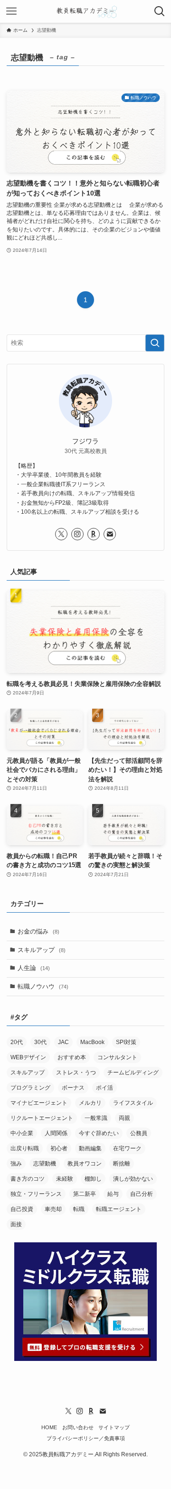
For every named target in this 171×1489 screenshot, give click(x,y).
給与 (113, 1194)
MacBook (92, 1042)
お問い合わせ (78, 1427)
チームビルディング (133, 1072)
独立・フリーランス (36, 1194)
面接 (16, 1224)
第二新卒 (84, 1194)
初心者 (58, 1148)
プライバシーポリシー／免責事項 (86, 1438)
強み (16, 1163)
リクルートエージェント (41, 1118)
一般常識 (96, 1118)
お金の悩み (38, 931)
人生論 (34, 967)
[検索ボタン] (159, 11)
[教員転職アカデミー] (85, 11)
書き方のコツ (27, 1178)
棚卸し (93, 1178)
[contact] (110, 534)
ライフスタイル (133, 1103)
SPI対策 (126, 1042)
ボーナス (73, 1087)
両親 (124, 1118)
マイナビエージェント (38, 1103)
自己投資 (21, 1209)
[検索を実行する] (154, 342)
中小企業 (21, 1133)
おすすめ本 (71, 1057)
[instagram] (77, 534)
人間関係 (56, 1133)
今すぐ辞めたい (99, 1133)
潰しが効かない (133, 1178)
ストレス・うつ (76, 1072)
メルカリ (90, 1103)
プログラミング (30, 1087)
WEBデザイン (28, 1057)
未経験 (64, 1178)
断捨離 (121, 1163)
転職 (79, 1209)
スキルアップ (42, 949)
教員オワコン (84, 1163)
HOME (49, 1427)
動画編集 (90, 1148)
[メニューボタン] (11, 11)
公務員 (138, 1133)
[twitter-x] (61, 534)
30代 (40, 1042)
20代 (16, 1042)
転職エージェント (119, 1209)
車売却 (53, 1209)
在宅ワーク (127, 1148)
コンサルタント (117, 1057)
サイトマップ (114, 1427)
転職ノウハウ (43, 986)
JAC (63, 1042)
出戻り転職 (24, 1148)
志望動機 (44, 1163)
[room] (93, 534)
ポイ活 (104, 1087)
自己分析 (141, 1194)
